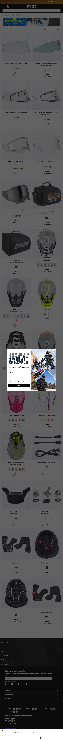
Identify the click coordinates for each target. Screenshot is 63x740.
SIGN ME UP (19, 385)
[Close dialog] (54, 351)
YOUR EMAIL (11, 372)
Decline (50, 738)
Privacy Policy (55, 734)
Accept (31, 738)
